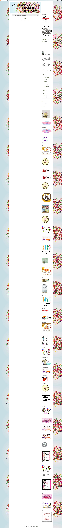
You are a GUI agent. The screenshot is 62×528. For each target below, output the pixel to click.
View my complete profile (46, 70)
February (46, 86)
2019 (44, 74)
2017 (44, 91)
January (45, 88)
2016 (44, 93)
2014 (44, 96)
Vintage (43, 45)
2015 (44, 95)
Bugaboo (43, 41)
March (45, 84)
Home (25, 18)
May (45, 81)
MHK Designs (44, 39)
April (45, 83)
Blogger (36, 526)
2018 (44, 90)
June (45, 76)
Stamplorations (44, 43)
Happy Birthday (47, 77)
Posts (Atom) (28, 20)
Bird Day (45, 79)
